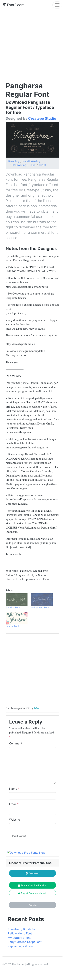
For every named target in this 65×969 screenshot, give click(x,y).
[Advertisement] (32, 44)
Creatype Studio (42, 118)
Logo (33, 165)
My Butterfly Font (19, 937)
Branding (13, 161)
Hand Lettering (31, 161)
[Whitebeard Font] (42, 599)
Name (14, 788)
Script (42, 165)
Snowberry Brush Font (22, 929)
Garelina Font (13, 607)
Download (34, 873)
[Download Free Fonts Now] (32, 852)
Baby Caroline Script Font (25, 942)
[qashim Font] (17, 618)
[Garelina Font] (17, 599)
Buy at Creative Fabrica (33, 885)
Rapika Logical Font (21, 946)
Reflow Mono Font (20, 933)
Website (14, 819)
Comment (15, 743)
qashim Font (12, 626)
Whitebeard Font (40, 607)
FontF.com (15, 5)
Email (14, 804)
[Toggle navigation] (57, 4)
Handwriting (19, 165)
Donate (32, 905)
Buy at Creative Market (33, 893)
